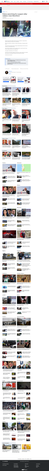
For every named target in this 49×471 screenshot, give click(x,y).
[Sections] (2, 1)
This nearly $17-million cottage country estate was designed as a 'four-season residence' (26, 158)
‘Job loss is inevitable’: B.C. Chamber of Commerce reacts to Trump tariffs (26, 176)
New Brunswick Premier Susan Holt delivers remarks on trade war (6, 120)
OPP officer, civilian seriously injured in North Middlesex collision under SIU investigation (12, 308)
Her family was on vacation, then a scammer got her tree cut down (16, 104)
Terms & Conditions (16, 466)
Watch (21, 1)
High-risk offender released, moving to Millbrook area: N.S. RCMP (11, 247)
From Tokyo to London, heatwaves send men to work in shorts (8, 431)
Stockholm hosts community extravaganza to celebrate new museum (11, 268)
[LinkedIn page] (7, 461)
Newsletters (28, 458)
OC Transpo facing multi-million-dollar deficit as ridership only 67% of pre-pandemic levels (26, 203)
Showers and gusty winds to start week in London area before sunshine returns (12, 312)
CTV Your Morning (29, 1)
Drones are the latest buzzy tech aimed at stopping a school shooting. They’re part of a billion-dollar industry (24, 432)
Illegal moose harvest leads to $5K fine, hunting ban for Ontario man (23, 283)
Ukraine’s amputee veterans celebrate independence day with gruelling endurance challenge (26, 357)
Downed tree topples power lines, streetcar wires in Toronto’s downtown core (12, 181)
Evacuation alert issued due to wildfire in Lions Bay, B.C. (23, 173)
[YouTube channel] (5, 461)
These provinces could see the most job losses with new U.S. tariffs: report (6, 104)
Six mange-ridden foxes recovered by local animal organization (25, 308)
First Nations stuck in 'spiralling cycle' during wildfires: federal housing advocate (12, 353)
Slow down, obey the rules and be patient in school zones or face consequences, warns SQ (12, 225)
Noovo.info (37, 465)
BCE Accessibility (5, 465)
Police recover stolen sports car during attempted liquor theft (22, 305)
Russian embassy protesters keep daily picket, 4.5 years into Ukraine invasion (9, 349)
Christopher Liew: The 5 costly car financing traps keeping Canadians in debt (26, 104)
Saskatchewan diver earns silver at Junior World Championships (12, 286)
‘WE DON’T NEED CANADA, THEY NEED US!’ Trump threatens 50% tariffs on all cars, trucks (12, 177)
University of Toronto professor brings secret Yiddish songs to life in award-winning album (26, 146)
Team (30, 458)
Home (12, 1)
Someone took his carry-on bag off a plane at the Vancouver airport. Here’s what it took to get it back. (16, 451)
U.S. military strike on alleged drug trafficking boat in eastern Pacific (26, 134)
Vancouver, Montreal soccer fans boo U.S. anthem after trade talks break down (9, 410)
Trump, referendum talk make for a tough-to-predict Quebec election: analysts (8, 217)
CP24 (25, 465)
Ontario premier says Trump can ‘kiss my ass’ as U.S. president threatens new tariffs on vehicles (16, 94)
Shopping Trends (36, 1)
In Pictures (24, 1)
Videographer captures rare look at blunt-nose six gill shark (6, 134)
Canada (18, 1)
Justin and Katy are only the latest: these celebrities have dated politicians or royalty (16, 158)
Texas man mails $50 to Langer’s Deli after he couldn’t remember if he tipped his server (16, 146)
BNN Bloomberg (27, 466)
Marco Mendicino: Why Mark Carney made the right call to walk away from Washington (6, 146)
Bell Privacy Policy (16, 465)
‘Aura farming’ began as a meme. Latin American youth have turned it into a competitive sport (23, 411)
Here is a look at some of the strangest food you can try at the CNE (6, 158)
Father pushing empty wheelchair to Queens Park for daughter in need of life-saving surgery (24, 261)
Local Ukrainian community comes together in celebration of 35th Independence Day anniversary (26, 269)
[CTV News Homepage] (6, 1)
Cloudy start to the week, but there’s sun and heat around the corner (26, 225)
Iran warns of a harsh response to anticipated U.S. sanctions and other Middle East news (23, 349)
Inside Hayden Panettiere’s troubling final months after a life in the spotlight (26, 451)
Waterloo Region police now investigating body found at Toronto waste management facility (16, 60)
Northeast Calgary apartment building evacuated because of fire (11, 203)
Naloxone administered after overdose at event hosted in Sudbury (25, 291)
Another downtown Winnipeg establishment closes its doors (26, 246)
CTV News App (19, 458)
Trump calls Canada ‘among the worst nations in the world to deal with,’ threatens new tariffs (26, 120)
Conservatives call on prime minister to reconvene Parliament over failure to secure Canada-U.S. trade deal (8, 196)
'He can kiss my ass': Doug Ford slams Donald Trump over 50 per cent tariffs (16, 120)
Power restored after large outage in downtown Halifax (9, 239)
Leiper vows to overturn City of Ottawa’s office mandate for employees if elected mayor (26, 199)
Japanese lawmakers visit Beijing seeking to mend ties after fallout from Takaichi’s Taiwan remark (26, 353)
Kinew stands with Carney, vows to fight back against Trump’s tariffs (23, 239)
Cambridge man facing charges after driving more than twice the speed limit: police (16, 63)
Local (14, 1)
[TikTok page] (4, 461)
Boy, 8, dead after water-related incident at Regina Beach (8, 261)
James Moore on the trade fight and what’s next (26, 93)
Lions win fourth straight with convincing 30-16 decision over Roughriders (11, 264)
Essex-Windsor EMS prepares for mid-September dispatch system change (12, 334)
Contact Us (23, 458)
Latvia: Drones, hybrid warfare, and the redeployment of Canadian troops (6, 451)
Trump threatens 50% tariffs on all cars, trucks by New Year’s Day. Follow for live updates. (23, 217)
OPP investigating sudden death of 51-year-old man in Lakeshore (9, 326)
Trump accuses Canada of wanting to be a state (16, 134)
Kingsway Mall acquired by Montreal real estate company (26, 220)
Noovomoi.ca (37, 466)
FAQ (25, 458)
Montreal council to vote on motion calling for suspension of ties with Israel (12, 221)
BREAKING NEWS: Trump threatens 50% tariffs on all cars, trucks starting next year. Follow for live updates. (6, 94)
